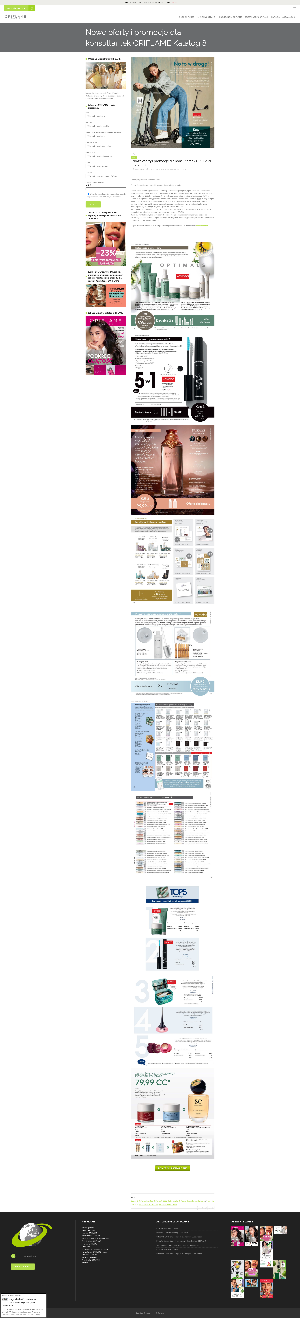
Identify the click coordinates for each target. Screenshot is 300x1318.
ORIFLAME (86, 1247)
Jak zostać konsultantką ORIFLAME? (96, 1238)
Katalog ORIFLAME (89, 1257)
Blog (152, 169)
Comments (184, 169)
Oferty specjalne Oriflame (165, 169)
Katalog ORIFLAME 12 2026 (167, 1228)
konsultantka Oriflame (196, 1201)
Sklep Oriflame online (168, 1204)
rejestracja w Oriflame (148, 1204)
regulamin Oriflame (94, 197)
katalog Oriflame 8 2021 (156, 1201)
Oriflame (140, 169)
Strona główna (88, 1228)
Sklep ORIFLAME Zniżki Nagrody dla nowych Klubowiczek (179, 1237)
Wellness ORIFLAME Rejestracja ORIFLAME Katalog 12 (177, 1245)
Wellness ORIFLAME (90, 1255)
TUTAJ (174, 2)
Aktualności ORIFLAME (90, 1260)
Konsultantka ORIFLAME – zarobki (95, 1249)
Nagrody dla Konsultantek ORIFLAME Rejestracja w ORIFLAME (19, 1302)
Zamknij (45, 1295)
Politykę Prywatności (113, 197)
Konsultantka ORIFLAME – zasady (95, 1252)
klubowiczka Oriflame (177, 1201)
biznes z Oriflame (138, 1201)
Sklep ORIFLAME (88, 1230)
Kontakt (85, 1263)
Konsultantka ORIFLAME (91, 1236)
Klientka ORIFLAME (89, 1233)
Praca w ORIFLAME (89, 1244)
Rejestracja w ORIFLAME (91, 1241)
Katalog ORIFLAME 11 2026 (167, 1249)
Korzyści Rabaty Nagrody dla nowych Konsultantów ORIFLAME (181, 1241)
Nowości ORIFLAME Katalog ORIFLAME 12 (172, 1233)
